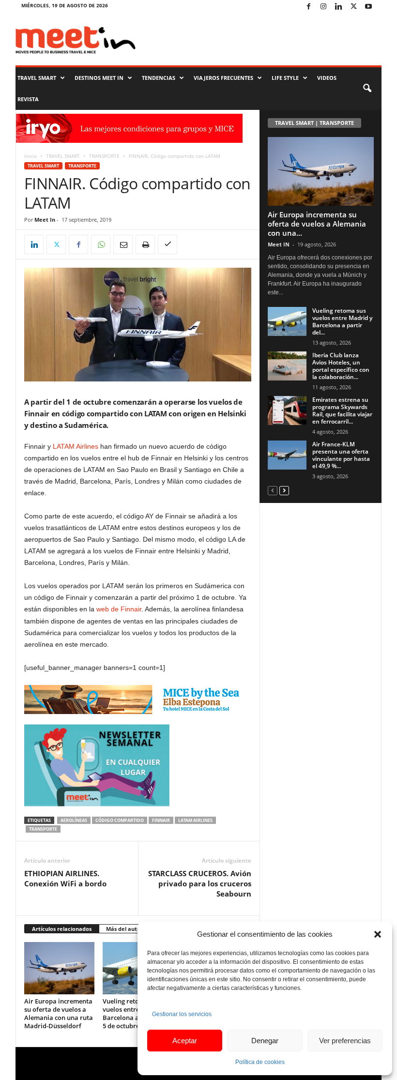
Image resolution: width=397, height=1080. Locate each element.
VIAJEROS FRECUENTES (223, 77)
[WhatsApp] (100, 244)
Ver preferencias (345, 1040)
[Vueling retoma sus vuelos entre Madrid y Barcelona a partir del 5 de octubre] (287, 321)
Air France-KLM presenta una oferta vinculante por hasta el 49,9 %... (341, 455)
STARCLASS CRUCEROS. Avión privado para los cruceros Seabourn (199, 883)
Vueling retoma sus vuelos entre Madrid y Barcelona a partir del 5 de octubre (136, 1013)
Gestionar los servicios (182, 1014)
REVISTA (28, 99)
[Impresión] (145, 244)
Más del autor (124, 928)
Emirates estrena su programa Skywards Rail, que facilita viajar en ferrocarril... (342, 410)
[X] (353, 7)
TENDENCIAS (158, 77)
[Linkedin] (338, 7)
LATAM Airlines (75, 446)
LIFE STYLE (285, 77)
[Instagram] (323, 7)
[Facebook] (308, 7)
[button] (377, 934)
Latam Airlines (195, 820)
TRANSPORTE (104, 155)
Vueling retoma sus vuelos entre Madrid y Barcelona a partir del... (342, 321)
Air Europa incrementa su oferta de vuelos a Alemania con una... (317, 224)
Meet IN (279, 244)
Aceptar (184, 1040)
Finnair (161, 820)
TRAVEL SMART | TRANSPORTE (314, 122)
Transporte (43, 829)
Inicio (30, 155)
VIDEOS (326, 77)
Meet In (44, 219)
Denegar (264, 1040)
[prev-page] (272, 490)
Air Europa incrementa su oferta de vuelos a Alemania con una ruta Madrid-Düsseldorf (58, 1013)
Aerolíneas (74, 820)
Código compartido (119, 820)
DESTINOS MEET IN (99, 77)
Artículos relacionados (62, 928)
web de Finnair (118, 609)
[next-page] (284, 490)
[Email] (123, 244)
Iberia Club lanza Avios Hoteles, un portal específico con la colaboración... (340, 366)
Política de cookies (260, 1062)
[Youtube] (368, 7)
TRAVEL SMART (36, 77)
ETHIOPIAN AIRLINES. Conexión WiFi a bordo (65, 878)
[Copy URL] (167, 244)
